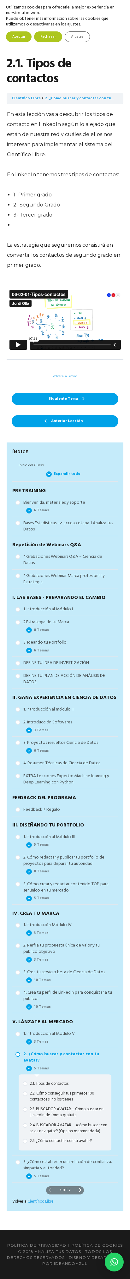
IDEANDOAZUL (70, 1263)
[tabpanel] (65, 231)
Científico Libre (26, 98)
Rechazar (48, 37)
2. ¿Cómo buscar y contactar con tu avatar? (85, 98)
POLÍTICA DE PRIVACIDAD (36, 1245)
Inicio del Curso (31, 466)
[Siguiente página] (80, 1190)
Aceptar (18, 37)
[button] (114, 1262)
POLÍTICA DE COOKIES (97, 1245)
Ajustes (77, 37)
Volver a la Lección (65, 376)
